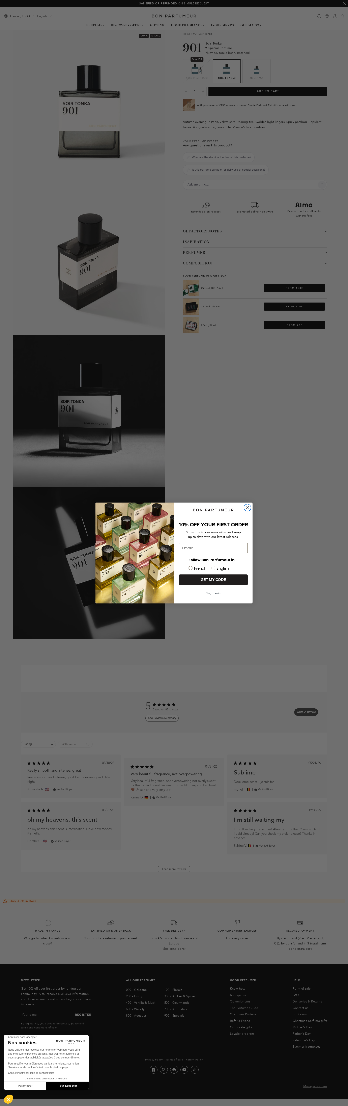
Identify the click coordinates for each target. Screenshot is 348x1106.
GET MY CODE (213, 579)
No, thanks (213, 593)
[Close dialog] (247, 507)
